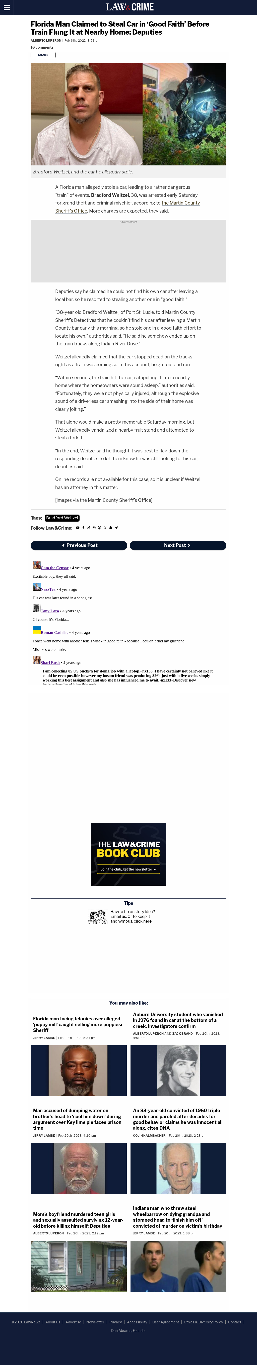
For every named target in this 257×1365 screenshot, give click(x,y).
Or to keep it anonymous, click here (131, 919)
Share (43, 55)
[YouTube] (78, 528)
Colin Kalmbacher (149, 1135)
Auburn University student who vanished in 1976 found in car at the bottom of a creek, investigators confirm (178, 1020)
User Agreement (165, 1322)
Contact (234, 1322)
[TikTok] (89, 528)
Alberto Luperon (46, 40)
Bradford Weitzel (62, 518)
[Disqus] (128, 622)
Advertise (73, 1322)
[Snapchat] (110, 528)
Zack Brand (182, 1033)
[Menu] (7, 7)
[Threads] (99, 528)
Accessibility (137, 1322)
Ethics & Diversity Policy (203, 1322)
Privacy (115, 1322)
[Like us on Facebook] (83, 528)
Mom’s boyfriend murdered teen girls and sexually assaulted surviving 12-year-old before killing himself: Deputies (78, 1220)
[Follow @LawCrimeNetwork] (105, 528)
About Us (52, 1322)
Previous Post (82, 545)
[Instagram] (94, 528)
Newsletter (95, 1322)
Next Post (175, 545)
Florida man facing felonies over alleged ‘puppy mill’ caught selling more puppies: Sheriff (77, 1024)
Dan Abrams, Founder (128, 1330)
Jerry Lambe (44, 1038)
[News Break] (116, 528)
